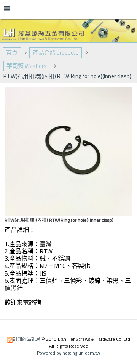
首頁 (12, 52)
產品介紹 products (56, 52)
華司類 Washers (26, 65)
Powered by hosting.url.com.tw (68, 352)
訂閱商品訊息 (26, 339)
